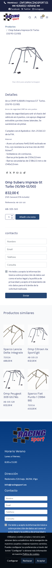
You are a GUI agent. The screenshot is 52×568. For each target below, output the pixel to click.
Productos (10, 26)
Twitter (27, 9)
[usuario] (35, 17)
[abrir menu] (47, 17)
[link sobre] (26, 437)
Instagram (39, 9)
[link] (11, 17)
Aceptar (41, 560)
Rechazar (27, 560)
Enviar (26, 295)
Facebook (15, 9)
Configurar (12, 560)
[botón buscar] (29, 17)
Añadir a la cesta (27, 216)
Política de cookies (31, 554)
